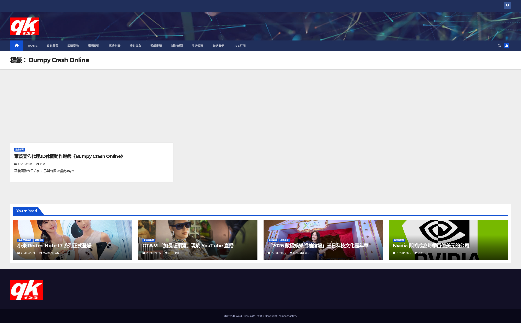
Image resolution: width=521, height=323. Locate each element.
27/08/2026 (279, 253)
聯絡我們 (218, 46)
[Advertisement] (260, 99)
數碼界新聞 (149, 240)
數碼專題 (273, 240)
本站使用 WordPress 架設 (240, 316)
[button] (499, 45)
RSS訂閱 (239, 46)
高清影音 (115, 46)
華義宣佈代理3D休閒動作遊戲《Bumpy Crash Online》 (69, 156)
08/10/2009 (26, 164)
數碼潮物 (73, 46)
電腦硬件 (94, 46)
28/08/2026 (29, 253)
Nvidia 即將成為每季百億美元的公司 (431, 246)
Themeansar (284, 316)
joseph (173, 253)
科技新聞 (177, 46)
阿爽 (42, 164)
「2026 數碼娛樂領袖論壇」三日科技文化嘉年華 (318, 246)
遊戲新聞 (19, 149)
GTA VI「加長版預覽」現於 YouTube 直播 (187, 246)
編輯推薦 (39, 240)
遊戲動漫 (156, 46)
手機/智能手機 (25, 240)
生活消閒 (198, 46)
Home (33, 46)
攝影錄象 (135, 46)
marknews (51, 253)
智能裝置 (52, 46)
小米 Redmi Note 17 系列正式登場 (54, 246)
